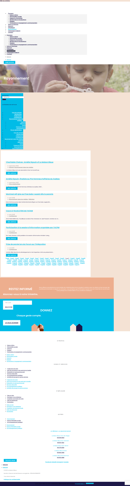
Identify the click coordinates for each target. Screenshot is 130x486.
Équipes (12, 21)
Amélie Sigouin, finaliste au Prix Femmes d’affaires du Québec (33, 179)
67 (60, 264)
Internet (23, 122)
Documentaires (18, 147)
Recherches (19, 134)
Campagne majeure (14, 31)
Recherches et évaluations (18, 20)
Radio (24, 125)
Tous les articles (18, 133)
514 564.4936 (60, 452)
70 (77, 264)
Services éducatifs (12, 373)
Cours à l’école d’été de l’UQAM (19, 211)
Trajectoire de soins (12, 368)
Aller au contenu (5, 1)
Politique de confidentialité (12, 479)
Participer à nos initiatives (14, 397)
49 (32, 263)
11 (57, 258)
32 (14, 261)
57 (76, 263)
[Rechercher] (4, 99)
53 (54, 263)
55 (65, 263)
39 (53, 261)
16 (83, 258)
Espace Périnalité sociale (14, 420)
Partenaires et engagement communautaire (23, 23)
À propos (10, 13)
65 (48, 264)
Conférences (19, 137)
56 (71, 263)
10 (52, 258)
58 (82, 263)
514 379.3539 (60, 447)
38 (48, 261)
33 (20, 261)
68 (65, 264)
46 (14, 263)
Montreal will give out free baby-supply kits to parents (29, 194)
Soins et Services (13, 24)
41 (65, 261)
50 (38, 263)
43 (76, 261)
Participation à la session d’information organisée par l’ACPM (32, 227)
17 (9, 260)
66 (54, 264)
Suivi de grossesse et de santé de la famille (19, 370)
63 (37, 264)
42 (70, 261)
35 (31, 261)
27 (64, 260)
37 (42, 261)
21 (31, 260)
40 (59, 261)
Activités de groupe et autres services (17, 377)
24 (47, 260)
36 (37, 261)
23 (42, 260)
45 (9, 263)
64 (42, 264)
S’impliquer (11, 27)
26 (59, 260)
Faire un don (10, 395)
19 (20, 260)
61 (26, 264)
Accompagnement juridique (14, 375)
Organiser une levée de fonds (15, 399)
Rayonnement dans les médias (16, 119)
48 (26, 263)
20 (25, 260)
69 (71, 264)
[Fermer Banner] (90, 483)
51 (43, 263)
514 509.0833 (60, 437)
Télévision (23, 123)
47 (20, 263)
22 (36, 260)
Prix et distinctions (16, 130)
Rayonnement (12, 29)
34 (25, 261)
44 (82, 261)
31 (9, 261)
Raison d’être (14, 15)
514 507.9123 (60, 442)
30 (81, 260)
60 (20, 264)
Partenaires (10, 402)
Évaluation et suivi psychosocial (16, 372)
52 (48, 263)
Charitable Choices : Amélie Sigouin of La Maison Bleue (29, 162)
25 (53, 260)
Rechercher (5, 95)
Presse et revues (21, 127)
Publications (19, 136)
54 (60, 263)
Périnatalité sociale (16, 16)
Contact (10, 32)
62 (31, 264)
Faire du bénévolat (12, 400)
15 (78, 258)
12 (62, 258)
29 (76, 260)
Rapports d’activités (16, 18)
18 (15, 260)
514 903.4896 (60, 457)
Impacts (10, 26)
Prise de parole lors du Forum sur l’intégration (26, 244)
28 (70, 260)
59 (14, 264)
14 (72, 258)
